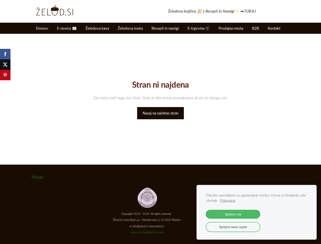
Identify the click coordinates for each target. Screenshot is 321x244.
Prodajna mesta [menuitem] (231, 28)
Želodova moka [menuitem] (130, 28)
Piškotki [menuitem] (38, 177)
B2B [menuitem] (255, 28)
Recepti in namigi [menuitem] (165, 28)
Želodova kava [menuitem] (97, 28)
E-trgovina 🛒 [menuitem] (199, 28)
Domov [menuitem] (42, 28)
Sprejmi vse (233, 214)
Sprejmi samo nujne (233, 227)
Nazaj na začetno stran (160, 113)
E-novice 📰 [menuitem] (67, 28)
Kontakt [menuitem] (274, 28)
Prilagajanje (228, 200)
